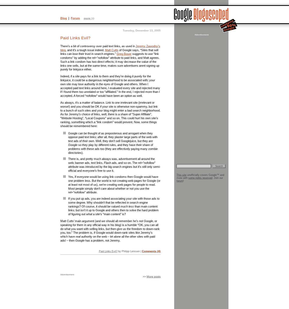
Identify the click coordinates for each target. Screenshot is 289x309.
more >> (89, 18)
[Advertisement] (201, 96)
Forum (75, 18)
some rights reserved (200, 177)
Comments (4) (151, 251)
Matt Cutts (111, 50)
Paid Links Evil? (108, 251)
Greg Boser (124, 53)
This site (181, 174)
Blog (63, 18)
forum (180, 180)
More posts (154, 276)
